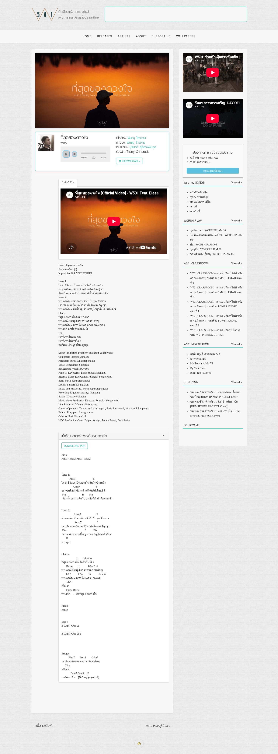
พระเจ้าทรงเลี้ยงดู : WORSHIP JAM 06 (212, 254)
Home (87, 36)
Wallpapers (185, 36)
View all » (236, 182)
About (141, 36)
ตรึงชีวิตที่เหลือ (198, 192)
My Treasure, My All (201, 363)
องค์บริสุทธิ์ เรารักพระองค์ (205, 354)
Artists (124, 36)
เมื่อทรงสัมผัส (44, 725)
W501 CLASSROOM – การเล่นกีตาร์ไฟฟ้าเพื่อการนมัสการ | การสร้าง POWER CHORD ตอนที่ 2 (216, 321)
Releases (104, 36)
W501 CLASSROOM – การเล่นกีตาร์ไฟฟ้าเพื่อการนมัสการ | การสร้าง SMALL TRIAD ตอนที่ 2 (216, 292)
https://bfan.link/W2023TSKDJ (75, 273)
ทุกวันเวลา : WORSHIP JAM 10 (208, 230)
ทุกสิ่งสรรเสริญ (199, 197)
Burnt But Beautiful (200, 373)
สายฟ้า (194, 206)
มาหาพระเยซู (198, 358)
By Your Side (197, 368)
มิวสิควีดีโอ (67, 182)
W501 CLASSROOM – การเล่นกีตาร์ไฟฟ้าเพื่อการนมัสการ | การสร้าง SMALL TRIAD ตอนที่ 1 (216, 278)
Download (129, 161)
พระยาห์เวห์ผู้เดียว (157, 725)
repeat (93, 157)
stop (74, 154)
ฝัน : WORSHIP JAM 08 (203, 244)
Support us (161, 36)
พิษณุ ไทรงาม (137, 138)
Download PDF (74, 446)
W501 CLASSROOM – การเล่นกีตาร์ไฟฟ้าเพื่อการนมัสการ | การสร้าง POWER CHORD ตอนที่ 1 (216, 306)
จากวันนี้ (195, 211)
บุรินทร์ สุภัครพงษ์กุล (143, 147)
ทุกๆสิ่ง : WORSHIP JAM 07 (205, 249)
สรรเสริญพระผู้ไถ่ (200, 201)
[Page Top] (139, 743)
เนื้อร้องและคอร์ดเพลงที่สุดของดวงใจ (84, 436)
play (66, 154)
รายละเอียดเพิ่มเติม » (213, 170)
